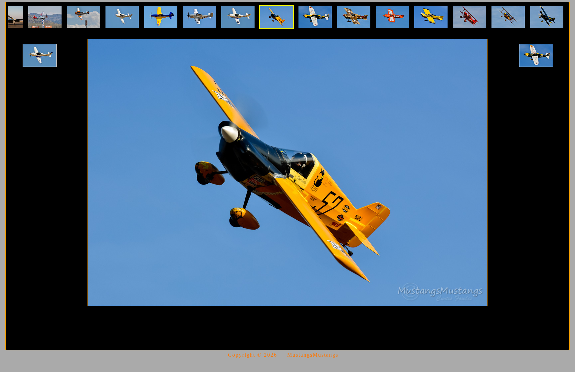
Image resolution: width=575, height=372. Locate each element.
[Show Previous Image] (40, 55)
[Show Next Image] (536, 55)
